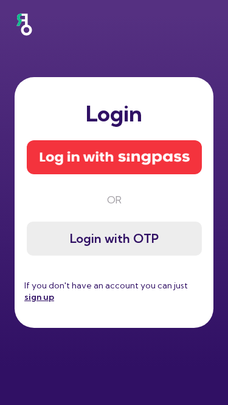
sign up (39, 296)
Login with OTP (114, 238)
